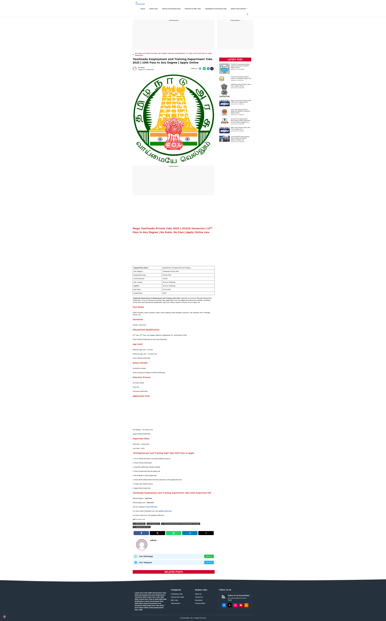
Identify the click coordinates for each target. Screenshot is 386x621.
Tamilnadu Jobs (177, 594)
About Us (198, 594)
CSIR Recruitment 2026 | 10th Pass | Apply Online (240, 85)
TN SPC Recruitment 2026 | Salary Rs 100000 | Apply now (241, 77)
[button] (247, 14)
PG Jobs (208, 53)
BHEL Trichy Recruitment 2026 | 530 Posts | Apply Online (241, 101)
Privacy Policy (200, 603)
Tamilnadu (139, 55)
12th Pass (146, 53)
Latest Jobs (153, 9)
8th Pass (154, 53)
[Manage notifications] (4, 616)
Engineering (180, 53)
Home (143, 9)
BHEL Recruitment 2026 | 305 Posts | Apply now (240, 128)
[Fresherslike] (141, 3)
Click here (153, 507)
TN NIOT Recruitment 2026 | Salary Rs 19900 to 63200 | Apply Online (240, 65)
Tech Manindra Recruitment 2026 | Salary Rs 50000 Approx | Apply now (240, 138)
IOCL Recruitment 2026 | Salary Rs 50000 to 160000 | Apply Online (240, 111)
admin (142, 67)
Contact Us (199, 597)
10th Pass (138, 53)
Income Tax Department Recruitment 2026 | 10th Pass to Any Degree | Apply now (240, 120)
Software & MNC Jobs (193, 9)
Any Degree (162, 53)
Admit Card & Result (238, 9)
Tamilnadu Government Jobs (216, 9)
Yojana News (175, 603)
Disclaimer (199, 600)
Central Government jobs (171, 9)
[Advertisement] (174, 35)
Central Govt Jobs (177, 597)
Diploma (171, 53)
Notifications (199, 53)
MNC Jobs (174, 600)
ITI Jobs (189, 53)
